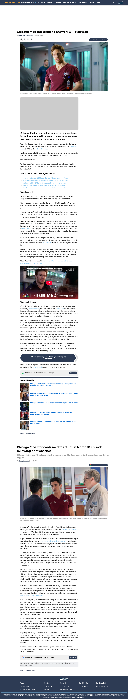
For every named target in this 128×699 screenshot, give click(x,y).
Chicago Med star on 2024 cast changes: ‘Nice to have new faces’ (45, 178)
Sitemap (49, 2)
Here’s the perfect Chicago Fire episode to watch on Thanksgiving (45, 180)
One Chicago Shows (27, 2)
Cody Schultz (24, 461)
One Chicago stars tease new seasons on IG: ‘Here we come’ (44, 188)
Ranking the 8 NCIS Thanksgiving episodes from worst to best (44, 183)
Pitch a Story (24, 686)
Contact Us (57, 2)
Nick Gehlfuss (42, 149)
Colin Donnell (46, 243)
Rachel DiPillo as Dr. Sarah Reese (31, 595)
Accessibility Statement (28, 689)
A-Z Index (47, 689)
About (43, 2)
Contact (63, 683)
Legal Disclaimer (102, 686)
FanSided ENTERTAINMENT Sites (89, 2)
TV (38, 2)
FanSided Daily (101, 683)
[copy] (31, 39)
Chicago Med (37, 367)
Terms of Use (65, 686)
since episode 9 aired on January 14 (54, 541)
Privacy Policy (48, 686)
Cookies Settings (66, 689)
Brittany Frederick (26, 35)
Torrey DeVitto (26, 229)
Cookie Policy (83, 686)
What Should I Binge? (70, 2)
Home (22, 433)
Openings (47, 683)
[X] (113, 2)
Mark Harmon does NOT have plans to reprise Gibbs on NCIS (44, 185)
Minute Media (11, 694)
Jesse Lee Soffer (33, 309)
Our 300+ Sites (84, 683)
